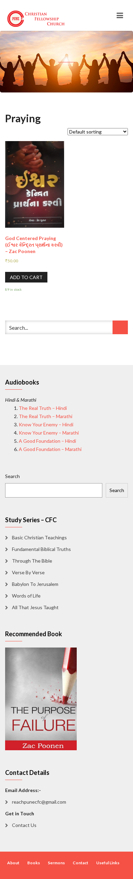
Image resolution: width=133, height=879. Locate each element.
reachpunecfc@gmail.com (39, 802)
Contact (80, 862)
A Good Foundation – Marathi (50, 449)
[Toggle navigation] (120, 15)
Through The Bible (32, 561)
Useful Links (107, 862)
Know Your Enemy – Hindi (46, 424)
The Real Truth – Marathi (45, 416)
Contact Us (24, 825)
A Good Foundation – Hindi (47, 441)
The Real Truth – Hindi (43, 408)
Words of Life (26, 596)
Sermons (56, 862)
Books (33, 862)
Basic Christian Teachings (39, 537)
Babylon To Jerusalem (35, 584)
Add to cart (26, 277)
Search (12, 476)
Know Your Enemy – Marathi (49, 433)
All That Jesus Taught (35, 607)
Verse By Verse (28, 572)
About (13, 862)
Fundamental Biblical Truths (41, 549)
